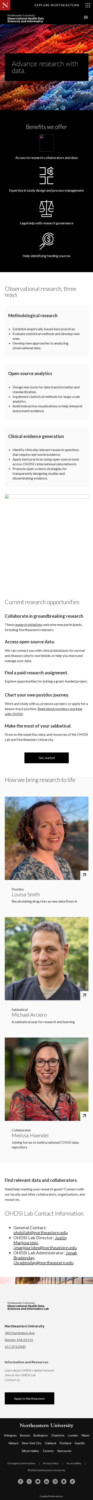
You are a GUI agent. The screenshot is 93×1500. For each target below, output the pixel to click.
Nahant (14, 1443)
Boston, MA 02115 (19, 1340)
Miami (85, 1435)
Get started (46, 758)
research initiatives (28, 624)
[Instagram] (55, 1481)
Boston (25, 1435)
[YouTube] (37, 1481)
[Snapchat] (63, 1481)
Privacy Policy (51, 1463)
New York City (31, 1443)
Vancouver (64, 1451)
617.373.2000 (15, 1347)
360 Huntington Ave (20, 1333)
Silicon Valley (30, 1451)
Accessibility (74, 1463)
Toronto (48, 1451)
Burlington (41, 1435)
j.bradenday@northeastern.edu (43, 1262)
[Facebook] (20, 1481)
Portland (65, 1443)
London (73, 1435)
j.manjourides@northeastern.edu (45, 1247)
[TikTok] (72, 1481)
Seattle (80, 1443)
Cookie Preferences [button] (51, 1496)
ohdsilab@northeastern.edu (40, 1232)
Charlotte (57, 1435)
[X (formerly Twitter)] (29, 1481)
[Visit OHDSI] (37, 17)
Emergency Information (21, 1463)
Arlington (10, 1435)
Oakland (50, 1443)
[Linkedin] (46, 1481)
